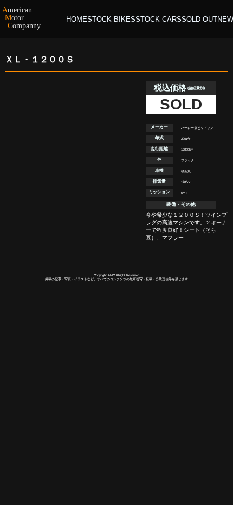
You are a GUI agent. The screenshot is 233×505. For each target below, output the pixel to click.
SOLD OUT (199, 19)
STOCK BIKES (111, 19)
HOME (76, 19)
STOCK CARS (158, 19)
